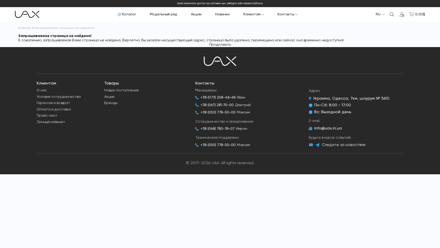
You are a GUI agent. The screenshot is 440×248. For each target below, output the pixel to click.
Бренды (111, 103)
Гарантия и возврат (53, 103)
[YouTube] (311, 145)
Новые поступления (121, 90)
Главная (24, 28)
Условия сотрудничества (59, 97)
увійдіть (232, 3)
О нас (42, 90)
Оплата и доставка (54, 109)
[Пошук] (392, 14)
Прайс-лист (47, 116)
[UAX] (27, 14)
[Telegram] (317, 145)
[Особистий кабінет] (402, 14)
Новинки (222, 14)
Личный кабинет (51, 122)
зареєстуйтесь (253, 3)
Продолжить (220, 45)
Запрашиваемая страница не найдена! (62, 28)
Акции (196, 14)
